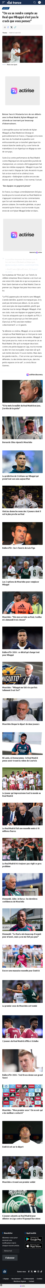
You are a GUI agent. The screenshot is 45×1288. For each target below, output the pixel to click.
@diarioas (10, 265)
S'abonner (10, 1257)
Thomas (4, 33)
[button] (4, 2)
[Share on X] (11, 27)
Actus (5, 8)
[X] (31, 1271)
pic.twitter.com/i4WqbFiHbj (26, 265)
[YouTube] (35, 1271)
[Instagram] (38, 1271)
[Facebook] (29, 1271)
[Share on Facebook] (8, 27)
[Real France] (15, 2)
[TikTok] (41, 1271)
